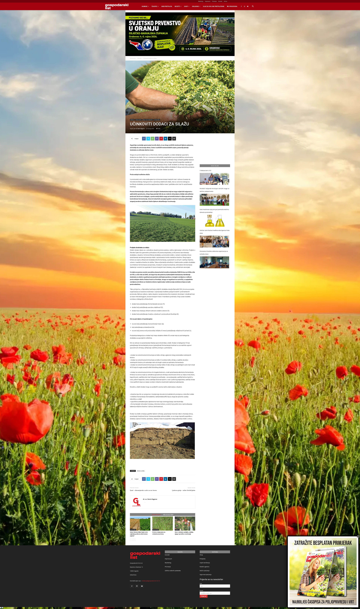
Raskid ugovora (204, 567)
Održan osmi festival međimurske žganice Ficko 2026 (215, 231)
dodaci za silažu (141, 471)
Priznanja (214, 1)
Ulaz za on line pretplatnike (213, 6)
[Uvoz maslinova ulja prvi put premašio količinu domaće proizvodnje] (214, 221)
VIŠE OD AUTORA (168, 514)
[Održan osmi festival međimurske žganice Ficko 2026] (214, 242)
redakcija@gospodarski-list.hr (150, 581)
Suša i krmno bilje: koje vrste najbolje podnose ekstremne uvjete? (139, 534)
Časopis (154, 6)
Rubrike (144, 6)
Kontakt (220, 1)
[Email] (170, 138)
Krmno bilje (157, 119)
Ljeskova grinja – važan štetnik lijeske (183, 490)
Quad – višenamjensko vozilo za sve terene (143, 490)
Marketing (200, 1)
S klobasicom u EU (205, 170)
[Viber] (157, 138)
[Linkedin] (165, 138)
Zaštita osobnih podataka (173, 570)
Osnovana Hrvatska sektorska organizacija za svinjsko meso (214, 252)
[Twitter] (148, 138)
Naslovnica (133, 58)
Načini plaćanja (204, 570)
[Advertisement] (162, 463)
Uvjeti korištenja (205, 563)
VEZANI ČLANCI (156, 514)
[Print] (174, 138)
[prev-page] (131, 539)
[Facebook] (241, 6)
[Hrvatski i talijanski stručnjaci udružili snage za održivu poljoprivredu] (214, 200)
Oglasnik (195, 6)
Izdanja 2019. (138, 119)
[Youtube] (247, 6)
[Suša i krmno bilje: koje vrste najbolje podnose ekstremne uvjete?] (140, 523)
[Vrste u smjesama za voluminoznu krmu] (162, 523)
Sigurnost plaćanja (205, 574)
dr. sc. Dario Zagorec (139, 128)
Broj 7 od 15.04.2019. (148, 119)
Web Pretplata (166, 6)
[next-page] (134, 539)
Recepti (177, 6)
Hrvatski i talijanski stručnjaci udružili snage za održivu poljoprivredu (214, 190)
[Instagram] (244, 6)
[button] (252, 6)
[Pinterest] (161, 138)
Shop (186, 6)
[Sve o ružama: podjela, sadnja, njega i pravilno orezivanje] (185, 523)
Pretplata (202, 559)
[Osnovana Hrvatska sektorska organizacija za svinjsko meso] (214, 262)
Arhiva (225, 1)
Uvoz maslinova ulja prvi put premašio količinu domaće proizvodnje (214, 211)
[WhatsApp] (152, 138)
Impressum (207, 1)
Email (201, 590)
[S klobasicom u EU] (214, 179)
